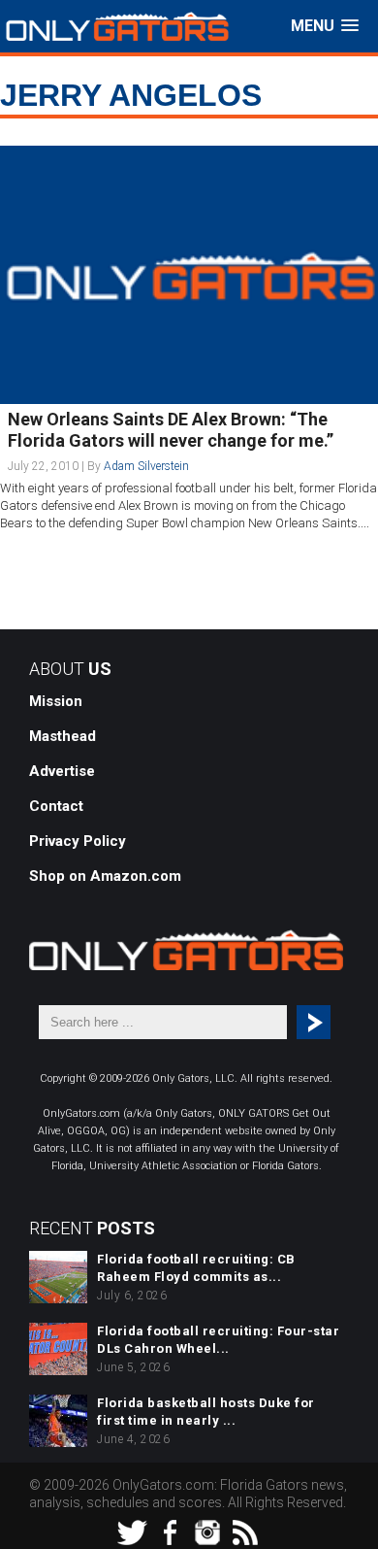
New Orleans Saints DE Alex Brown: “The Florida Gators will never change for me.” (170, 430)
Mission (55, 701)
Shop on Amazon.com (105, 876)
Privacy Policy (77, 841)
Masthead (62, 736)
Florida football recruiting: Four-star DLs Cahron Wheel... (218, 1340)
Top (361, 1532)
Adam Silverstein (146, 466)
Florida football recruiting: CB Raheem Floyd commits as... (196, 1268)
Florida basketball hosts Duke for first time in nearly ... (206, 1412)
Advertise (62, 771)
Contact (56, 806)
